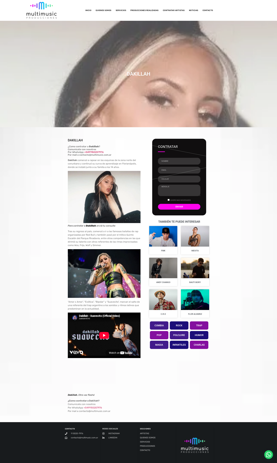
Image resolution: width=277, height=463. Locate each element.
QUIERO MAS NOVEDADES (180, 200)
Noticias (193, 10)
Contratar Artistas (174, 10)
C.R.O (163, 314)
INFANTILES (179, 344)
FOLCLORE (179, 335)
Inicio (88, 10)
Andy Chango (163, 282)
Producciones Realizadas (144, 10)
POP (159, 335)
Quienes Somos (103, 10)
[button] (268, 454)
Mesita (195, 250)
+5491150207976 (94, 152)
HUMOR (199, 335)
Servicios (121, 10)
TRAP (199, 325)
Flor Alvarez (195, 314)
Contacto (208, 10)
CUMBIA (159, 325)
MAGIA (159, 344)
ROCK (179, 325)
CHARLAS (199, 344)
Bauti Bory (195, 282)
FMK (163, 250)
